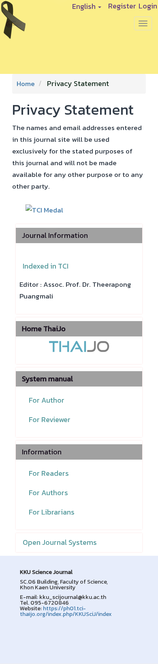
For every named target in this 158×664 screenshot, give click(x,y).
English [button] (84, 6)
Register (122, 5)
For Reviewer (49, 419)
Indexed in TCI (45, 266)
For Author (46, 400)
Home (26, 83)
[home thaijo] (79, 346)
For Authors (48, 492)
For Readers (49, 473)
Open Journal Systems (60, 542)
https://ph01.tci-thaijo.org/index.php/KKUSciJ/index (66, 611)
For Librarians (52, 511)
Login (148, 5)
